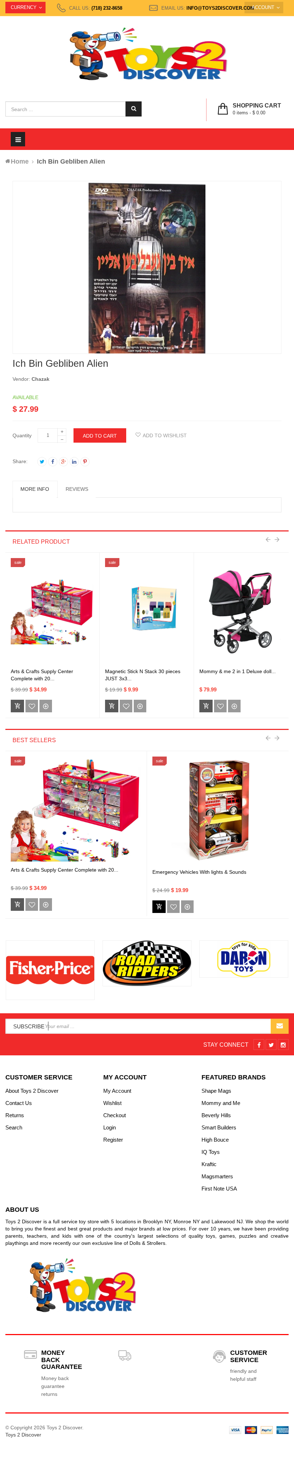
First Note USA (219, 1189)
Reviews (77, 489)
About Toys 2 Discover (31, 1091)
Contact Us (18, 1103)
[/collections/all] (50, 970)
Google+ (63, 461)
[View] (45, 706)
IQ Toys (210, 1152)
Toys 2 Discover (23, 1435)
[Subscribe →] (280, 1026)
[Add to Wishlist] (31, 706)
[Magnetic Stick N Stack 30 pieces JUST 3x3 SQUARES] (146, 612)
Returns (14, 1115)
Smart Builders (218, 1127)
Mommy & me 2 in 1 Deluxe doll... (237, 671)
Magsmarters (217, 1176)
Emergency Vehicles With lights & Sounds (199, 872)
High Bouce (215, 1140)
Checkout (114, 1115)
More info (34, 489)
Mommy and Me (220, 1103)
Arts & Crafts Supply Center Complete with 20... (64, 870)
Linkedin (74, 461)
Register (113, 1140)
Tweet (42, 461)
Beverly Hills (216, 1115)
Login (109, 1127)
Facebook (52, 461)
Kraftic (209, 1164)
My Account (117, 1091)
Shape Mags (216, 1091)
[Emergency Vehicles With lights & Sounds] (218, 810)
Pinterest (85, 461)
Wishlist (112, 1103)
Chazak (40, 379)
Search (13, 1127)
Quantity (22, 435)
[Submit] (159, 906)
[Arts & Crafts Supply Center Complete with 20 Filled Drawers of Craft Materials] (52, 612)
